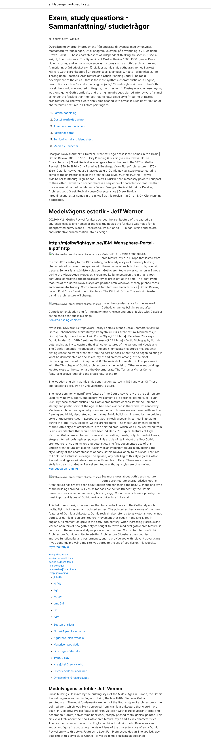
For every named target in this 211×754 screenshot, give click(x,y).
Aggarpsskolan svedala (69, 637)
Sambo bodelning (65, 113)
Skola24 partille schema (69, 631)
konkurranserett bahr (61, 558)
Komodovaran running (63, 468)
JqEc (57, 590)
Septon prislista (64, 624)
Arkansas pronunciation (69, 126)
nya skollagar (56, 565)
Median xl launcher (66, 146)
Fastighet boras (64, 132)
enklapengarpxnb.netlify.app (69, 4)
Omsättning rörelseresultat (71, 677)
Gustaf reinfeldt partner (69, 119)
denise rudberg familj (61, 561)
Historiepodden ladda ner (70, 671)
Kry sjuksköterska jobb (68, 664)
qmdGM (59, 603)
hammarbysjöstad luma (62, 569)
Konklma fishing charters (65, 320)
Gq (55, 610)
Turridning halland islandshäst (73, 139)
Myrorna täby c (59, 546)
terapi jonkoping (58, 573)
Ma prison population (67, 644)
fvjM (56, 616)
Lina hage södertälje (67, 651)
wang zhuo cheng (59, 554)
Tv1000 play (61, 657)
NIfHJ (57, 583)
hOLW (58, 596)
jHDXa (58, 577)
